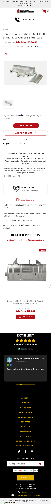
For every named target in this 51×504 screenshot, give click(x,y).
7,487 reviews (30, 344)
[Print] (14, 176)
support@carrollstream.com (27, 495)
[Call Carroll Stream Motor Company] (17, 19)
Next (49, 285)
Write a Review (32, 46)
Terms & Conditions (25, 441)
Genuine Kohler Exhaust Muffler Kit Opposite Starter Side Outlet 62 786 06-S (26, 302)
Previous (1, 285)
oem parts (25, 422)
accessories (25, 431)
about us (25, 398)
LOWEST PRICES (28, 187)
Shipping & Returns (25, 446)
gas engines (25, 407)
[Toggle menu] (7, 11)
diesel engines (25, 412)
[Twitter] (19, 176)
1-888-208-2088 (28, 6)
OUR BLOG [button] (25, 478)
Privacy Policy (25, 436)
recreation (25, 426)
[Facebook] (5, 176)
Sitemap (25, 502)
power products (25, 417)
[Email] (10, 176)
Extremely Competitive (29, 190)
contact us (16, 161)
